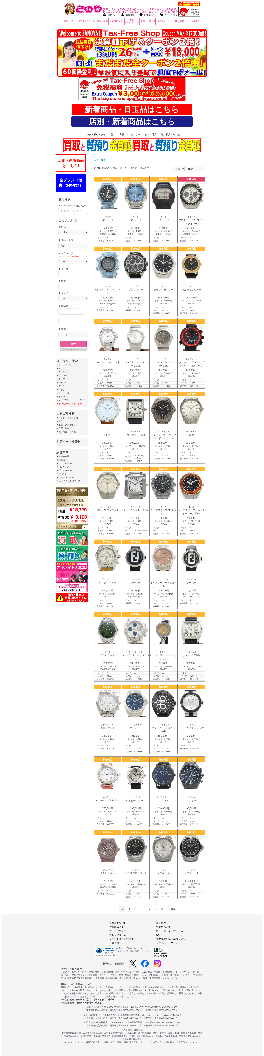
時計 (112, 134)
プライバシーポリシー (168, 942)
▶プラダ (60, 389)
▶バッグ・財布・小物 (67, 417)
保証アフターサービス (132, 21)
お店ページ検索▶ (68, 441)
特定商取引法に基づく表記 (170, 939)
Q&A (158, 935)
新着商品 (108, 179)
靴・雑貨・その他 (170, 134)
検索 (73, 344)
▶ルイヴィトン (63, 365)
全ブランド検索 (100, 21)
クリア (73, 349)
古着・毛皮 (150, 134)
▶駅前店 (60, 460)
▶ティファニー (63, 379)
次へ (163, 909)
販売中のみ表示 (140, 168)
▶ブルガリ (61, 375)
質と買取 (180, 21)
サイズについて (116, 21)
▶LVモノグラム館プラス (68, 481)
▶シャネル (61, 382)
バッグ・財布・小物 (94, 134)
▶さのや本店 (62, 456)
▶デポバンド (62, 474)
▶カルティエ (62, 372)
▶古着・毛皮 (62, 428)
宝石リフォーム (117, 935)
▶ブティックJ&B (64, 470)
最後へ (174, 909)
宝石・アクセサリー (129, 134)
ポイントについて (148, 21)
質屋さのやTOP (118, 923)
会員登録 (114, 942)
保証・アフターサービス (169, 931)
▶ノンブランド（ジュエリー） (71, 400)
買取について (163, 927)
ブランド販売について (121, 939)
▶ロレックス (62, 393)
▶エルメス (61, 368)
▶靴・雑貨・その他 (66, 432)
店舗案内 (195, 21)
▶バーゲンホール (64, 477)
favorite (118, 185)
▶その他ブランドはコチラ (69, 403)
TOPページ (68, 21)
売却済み (191, 179)
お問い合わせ (163, 21)
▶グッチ (60, 386)
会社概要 (161, 923)
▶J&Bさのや (62, 467)
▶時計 (59, 421)
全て (96, 160)
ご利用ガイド (84, 21)
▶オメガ (60, 396)
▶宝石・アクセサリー (67, 424)
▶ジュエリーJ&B (64, 463)
